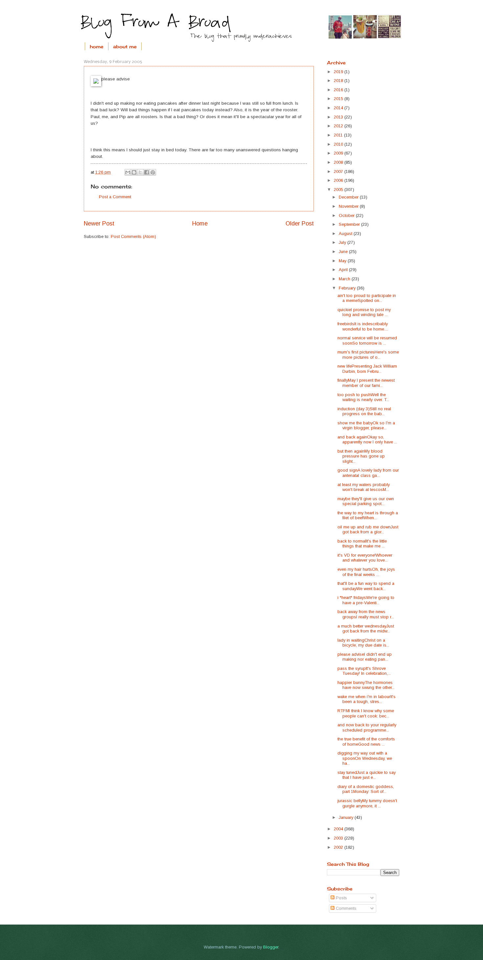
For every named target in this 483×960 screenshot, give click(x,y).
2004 (339, 828)
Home (200, 223)
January (347, 817)
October (347, 215)
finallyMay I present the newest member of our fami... (366, 383)
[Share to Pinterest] (153, 172)
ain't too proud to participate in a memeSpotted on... (366, 298)
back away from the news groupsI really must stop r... (365, 614)
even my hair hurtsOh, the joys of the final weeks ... (366, 572)
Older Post (300, 223)
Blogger (270, 947)
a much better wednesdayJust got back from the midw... (365, 628)
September (350, 224)
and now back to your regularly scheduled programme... (366, 727)
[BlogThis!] (134, 172)
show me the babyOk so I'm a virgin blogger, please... (366, 425)
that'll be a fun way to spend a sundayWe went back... (365, 586)
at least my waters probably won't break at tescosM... (363, 487)
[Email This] (128, 172)
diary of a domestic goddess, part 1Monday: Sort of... (365, 789)
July (343, 242)
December (349, 197)
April (344, 269)
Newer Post (99, 223)
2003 (339, 838)
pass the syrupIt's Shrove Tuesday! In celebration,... (364, 671)
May (343, 260)
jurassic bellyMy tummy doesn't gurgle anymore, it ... (367, 803)
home (97, 46)
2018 (339, 80)
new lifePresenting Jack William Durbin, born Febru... (367, 368)
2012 (339, 125)
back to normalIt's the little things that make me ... (362, 543)
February (348, 288)
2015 (339, 98)
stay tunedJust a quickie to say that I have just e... (366, 775)
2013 (339, 117)
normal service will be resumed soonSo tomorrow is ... (367, 340)
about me (125, 46)
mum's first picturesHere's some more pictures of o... (368, 354)
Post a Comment (115, 196)
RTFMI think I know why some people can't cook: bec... (365, 713)
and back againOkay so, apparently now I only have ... (367, 439)
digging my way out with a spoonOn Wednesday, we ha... (364, 758)
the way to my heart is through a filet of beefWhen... (367, 515)
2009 (339, 153)
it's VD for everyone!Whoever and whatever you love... (364, 558)
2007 (339, 171)
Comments (345, 908)
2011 (339, 135)
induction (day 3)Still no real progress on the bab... (364, 411)
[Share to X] (140, 172)
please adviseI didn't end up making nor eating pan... (364, 657)
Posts (340, 897)
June (344, 251)
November (349, 206)
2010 (339, 144)
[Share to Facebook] (146, 172)
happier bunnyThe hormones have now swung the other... (366, 685)
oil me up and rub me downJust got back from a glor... (367, 529)
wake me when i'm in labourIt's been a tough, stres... (366, 699)
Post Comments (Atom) (133, 236)
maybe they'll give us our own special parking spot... (365, 501)
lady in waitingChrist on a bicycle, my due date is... (363, 643)
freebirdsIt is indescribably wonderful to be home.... (362, 326)
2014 (339, 107)
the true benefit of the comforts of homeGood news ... (366, 741)
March (345, 278)
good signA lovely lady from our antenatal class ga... (368, 473)
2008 (339, 162)
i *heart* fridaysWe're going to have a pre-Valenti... (365, 600)
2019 (339, 71)
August (346, 233)
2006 (339, 180)
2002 (339, 847)
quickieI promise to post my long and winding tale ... (364, 312)
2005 (339, 189)
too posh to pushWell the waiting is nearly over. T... (363, 397)
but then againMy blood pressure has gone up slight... (361, 456)
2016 (339, 89)
